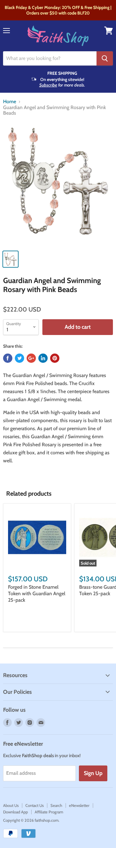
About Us (11, 805)
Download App (15, 811)
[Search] (105, 58)
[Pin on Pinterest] (54, 358)
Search (56, 805)
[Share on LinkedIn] (43, 358)
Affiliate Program (49, 811)
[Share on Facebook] (7, 358)
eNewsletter (79, 805)
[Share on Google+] (31, 358)
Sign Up (93, 773)
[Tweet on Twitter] (19, 358)
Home (9, 101)
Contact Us (34, 805)
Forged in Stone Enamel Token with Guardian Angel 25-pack (36, 593)
